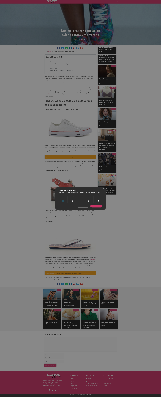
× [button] (103, 188)
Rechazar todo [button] (83, 206)
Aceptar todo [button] (96, 206)
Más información (94, 194)
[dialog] (80, 198)
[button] (64, 206)
